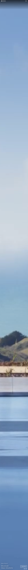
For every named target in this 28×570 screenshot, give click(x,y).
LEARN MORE (24, 566)
